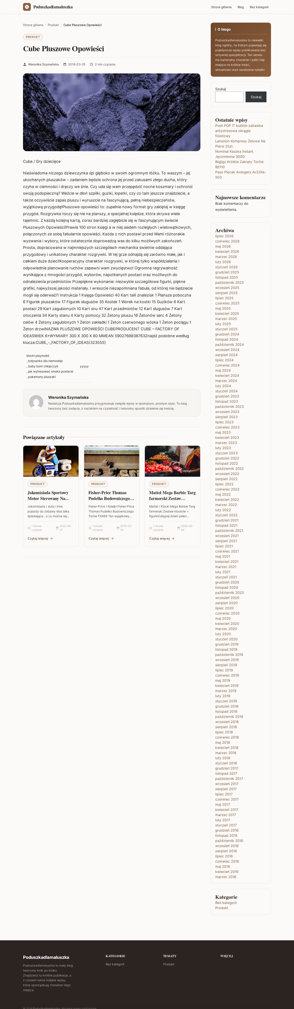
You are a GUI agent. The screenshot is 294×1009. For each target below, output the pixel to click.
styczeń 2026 (226, 267)
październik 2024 (229, 344)
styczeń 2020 (226, 639)
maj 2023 (223, 432)
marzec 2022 (226, 505)
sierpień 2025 (226, 293)
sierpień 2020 (226, 603)
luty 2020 (223, 634)
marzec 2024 (226, 381)
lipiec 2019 (224, 670)
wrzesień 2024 (227, 350)
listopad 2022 (226, 463)
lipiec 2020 (224, 608)
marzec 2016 (225, 877)
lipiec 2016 (224, 856)
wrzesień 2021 (227, 536)
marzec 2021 (225, 567)
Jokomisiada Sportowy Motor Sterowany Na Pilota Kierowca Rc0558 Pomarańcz (49, 501)
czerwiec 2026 (227, 241)
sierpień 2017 (226, 789)
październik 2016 (229, 840)
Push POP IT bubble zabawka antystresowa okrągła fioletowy (239, 130)
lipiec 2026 (224, 236)
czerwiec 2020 (227, 613)
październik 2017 (229, 778)
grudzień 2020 (227, 582)
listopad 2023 (226, 401)
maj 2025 (223, 308)
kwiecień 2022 (227, 499)
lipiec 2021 (224, 546)
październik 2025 (229, 282)
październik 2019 (229, 654)
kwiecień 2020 (227, 623)
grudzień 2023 (227, 396)
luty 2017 (222, 820)
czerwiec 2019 (227, 675)
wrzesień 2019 (227, 660)
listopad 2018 (226, 711)
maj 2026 (223, 246)
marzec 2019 (225, 691)
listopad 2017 (226, 773)
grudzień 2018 (226, 706)
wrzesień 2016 (227, 846)
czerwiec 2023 (227, 427)
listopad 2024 (226, 339)
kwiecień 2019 (226, 685)
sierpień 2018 (226, 727)
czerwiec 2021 (227, 551)
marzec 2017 (225, 815)
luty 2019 (222, 696)
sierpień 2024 (226, 355)
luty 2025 (223, 324)
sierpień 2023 (226, 417)
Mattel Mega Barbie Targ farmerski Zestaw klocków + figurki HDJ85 (172, 498)
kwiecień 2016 (226, 871)
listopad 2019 (226, 649)
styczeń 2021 (226, 577)
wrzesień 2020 (227, 598)
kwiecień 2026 (227, 251)
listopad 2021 (226, 525)
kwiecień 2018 (226, 747)
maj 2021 (222, 556)
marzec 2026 (226, 257)
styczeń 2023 (226, 453)
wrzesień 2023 (227, 412)
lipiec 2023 (224, 422)
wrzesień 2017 (226, 784)
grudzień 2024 (227, 334)
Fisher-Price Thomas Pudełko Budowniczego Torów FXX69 (109, 498)
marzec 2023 (226, 443)
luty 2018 (222, 758)
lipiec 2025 (224, 298)
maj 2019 (222, 680)
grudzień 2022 (227, 458)
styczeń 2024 (226, 391)
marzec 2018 (225, 753)
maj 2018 (222, 742)
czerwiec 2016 (227, 861)
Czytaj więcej (38, 538)
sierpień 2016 (226, 851)
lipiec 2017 (224, 794)
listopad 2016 (226, 835)
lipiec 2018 (224, 732)
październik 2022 (229, 468)
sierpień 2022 (226, 479)
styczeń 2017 (226, 825)
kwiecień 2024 (227, 375)
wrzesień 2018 (227, 722)
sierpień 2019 (226, 665)
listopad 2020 (226, 587)
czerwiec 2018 (227, 737)
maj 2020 (223, 618)
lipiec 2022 (224, 484)
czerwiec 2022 (227, 489)
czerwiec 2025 (227, 303)
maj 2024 (223, 370)
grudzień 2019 (226, 644)
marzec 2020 (226, 629)
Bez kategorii (259, 7)
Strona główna (221, 7)
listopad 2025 (226, 277)
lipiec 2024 (224, 360)
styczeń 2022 (226, 515)
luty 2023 (223, 448)
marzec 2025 (226, 319)
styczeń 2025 (226, 329)
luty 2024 (223, 386)
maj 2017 (222, 804)
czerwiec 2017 (227, 799)
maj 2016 (222, 866)
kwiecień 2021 (226, 561)
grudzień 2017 (226, 768)
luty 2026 (223, 262)
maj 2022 (223, 494)
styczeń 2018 (226, 763)
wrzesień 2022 (227, 474)
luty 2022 (223, 510)
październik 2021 (229, 530)
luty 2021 (222, 572)
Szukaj (220, 89)
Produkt (33, 37)
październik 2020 (229, 592)
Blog (241, 7)
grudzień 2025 (227, 272)
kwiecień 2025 (227, 313)
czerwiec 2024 (227, 365)
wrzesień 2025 (227, 288)
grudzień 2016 (226, 830)
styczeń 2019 (226, 701)
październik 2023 (229, 406)
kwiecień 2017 (226, 809)
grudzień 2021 (226, 520)
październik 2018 (229, 716)
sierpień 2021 (226, 541)
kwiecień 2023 (227, 437)
